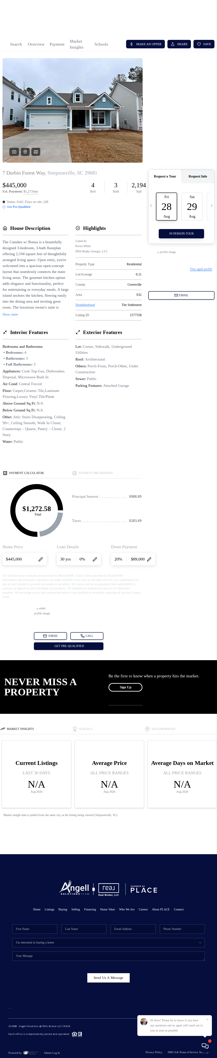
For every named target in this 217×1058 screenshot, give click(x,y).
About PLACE (161, 909)
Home (36, 909)
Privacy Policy (154, 1052)
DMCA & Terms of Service (183, 1052)
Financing (90, 909)
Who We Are (127, 909)
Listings (49, 909)
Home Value (107, 909)
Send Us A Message (109, 978)
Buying (62, 909)
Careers (143, 909)
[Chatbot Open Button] (205, 1046)
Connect (179, 909)
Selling (75, 909)
